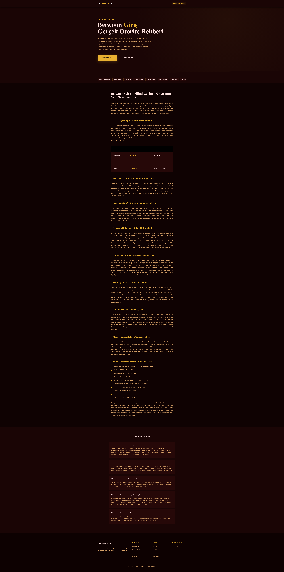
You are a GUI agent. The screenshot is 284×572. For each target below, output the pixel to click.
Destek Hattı (184, 79)
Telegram (173, 549)
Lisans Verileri (155, 553)
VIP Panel (134, 553)
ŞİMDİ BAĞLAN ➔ (107, 57)
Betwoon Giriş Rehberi (104, 79)
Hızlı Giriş (134, 556)
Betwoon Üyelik (136, 549)
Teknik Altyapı (117, 79)
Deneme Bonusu (151, 79)
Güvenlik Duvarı (155, 549)
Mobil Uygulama (163, 79)
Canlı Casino (174, 79)
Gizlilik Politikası (155, 556)
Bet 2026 (106, 3)
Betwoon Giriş (135, 546)
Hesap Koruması (139, 79)
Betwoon (104, 543)
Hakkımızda (155, 546)
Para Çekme (128, 79)
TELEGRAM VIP (128, 57)
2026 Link (179, 549)
